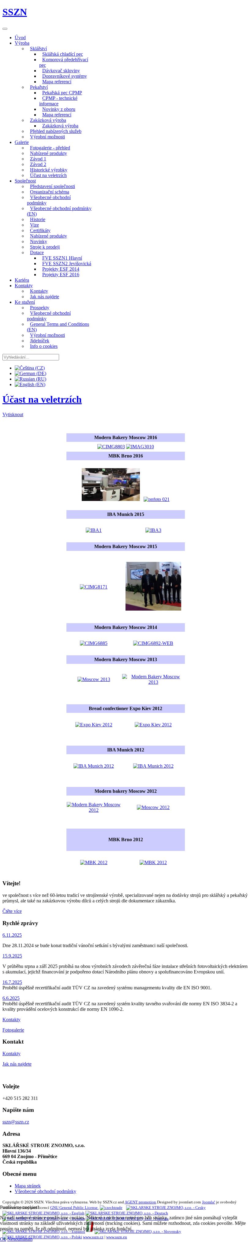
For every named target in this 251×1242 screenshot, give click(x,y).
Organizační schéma (49, 191)
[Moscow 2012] (153, 807)
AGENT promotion (140, 1202)
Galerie (22, 142)
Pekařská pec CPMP (62, 92)
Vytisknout (12, 414)
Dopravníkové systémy (64, 76)
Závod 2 (38, 164)
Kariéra (22, 280)
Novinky (38, 241)
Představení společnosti (52, 186)
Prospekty (39, 307)
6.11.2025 (12, 935)
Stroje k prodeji (45, 247)
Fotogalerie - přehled (50, 147)
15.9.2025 (12, 955)
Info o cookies (44, 346)
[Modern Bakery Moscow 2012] (94, 810)
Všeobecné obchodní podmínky (49, 200)
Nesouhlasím (19, 1239)
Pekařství (39, 87)
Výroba (22, 43)
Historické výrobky (48, 169)
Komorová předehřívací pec (63, 62)
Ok (3, 1239)
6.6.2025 (11, 998)
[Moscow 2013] (93, 643)
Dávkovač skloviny (61, 70)
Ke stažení (25, 302)
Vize (34, 225)
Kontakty (24, 285)
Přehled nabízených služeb (55, 131)
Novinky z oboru (58, 109)
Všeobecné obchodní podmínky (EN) (59, 211)
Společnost (25, 180)
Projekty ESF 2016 (60, 274)
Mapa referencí (56, 81)
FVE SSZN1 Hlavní (62, 258)
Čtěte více (12, 911)
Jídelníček (39, 340)
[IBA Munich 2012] (93, 766)
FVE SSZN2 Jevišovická (66, 263)
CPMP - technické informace (58, 101)
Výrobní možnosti (47, 136)
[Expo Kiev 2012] (93, 724)
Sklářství (38, 48)
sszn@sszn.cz (15, 1121)
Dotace (37, 252)
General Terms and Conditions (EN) (58, 327)
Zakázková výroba (48, 120)
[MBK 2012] (93, 862)
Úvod (20, 37)
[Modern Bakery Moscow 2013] (93, 586)
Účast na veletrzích (48, 175)
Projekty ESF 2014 (60, 269)
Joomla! (208, 1202)
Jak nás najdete (44, 296)
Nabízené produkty (48, 153)
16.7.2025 (12, 982)
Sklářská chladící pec (62, 54)
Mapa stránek (28, 1185)
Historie (37, 219)
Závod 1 (38, 158)
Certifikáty (40, 230)
